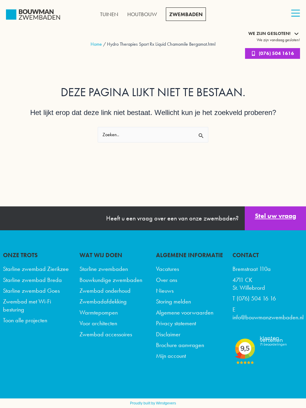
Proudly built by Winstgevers (153, 403)
